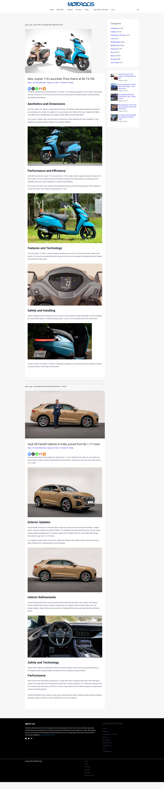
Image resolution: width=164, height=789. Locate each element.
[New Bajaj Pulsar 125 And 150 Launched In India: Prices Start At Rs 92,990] (114, 107)
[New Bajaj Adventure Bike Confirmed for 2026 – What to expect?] (114, 97)
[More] (44, 88)
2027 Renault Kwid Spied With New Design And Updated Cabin (127, 117)
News (30, 83)
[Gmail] (40, 88)
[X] (33, 88)
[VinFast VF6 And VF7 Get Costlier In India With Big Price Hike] (114, 76)
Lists (112, 39)
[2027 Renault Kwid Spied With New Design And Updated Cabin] (114, 117)
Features (114, 32)
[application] (90, 9)
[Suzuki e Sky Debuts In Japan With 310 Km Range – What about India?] (114, 87)
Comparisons (115, 28)
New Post (114, 52)
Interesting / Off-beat (118, 35)
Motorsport (114, 49)
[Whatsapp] (37, 88)
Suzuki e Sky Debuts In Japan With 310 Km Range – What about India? (127, 86)
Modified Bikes (116, 42)
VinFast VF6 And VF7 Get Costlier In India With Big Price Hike (127, 76)
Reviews (113, 59)
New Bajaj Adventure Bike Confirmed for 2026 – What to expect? (127, 96)
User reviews (115, 62)
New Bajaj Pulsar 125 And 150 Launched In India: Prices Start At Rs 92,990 (127, 107)
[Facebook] (29, 88)
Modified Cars (115, 45)
